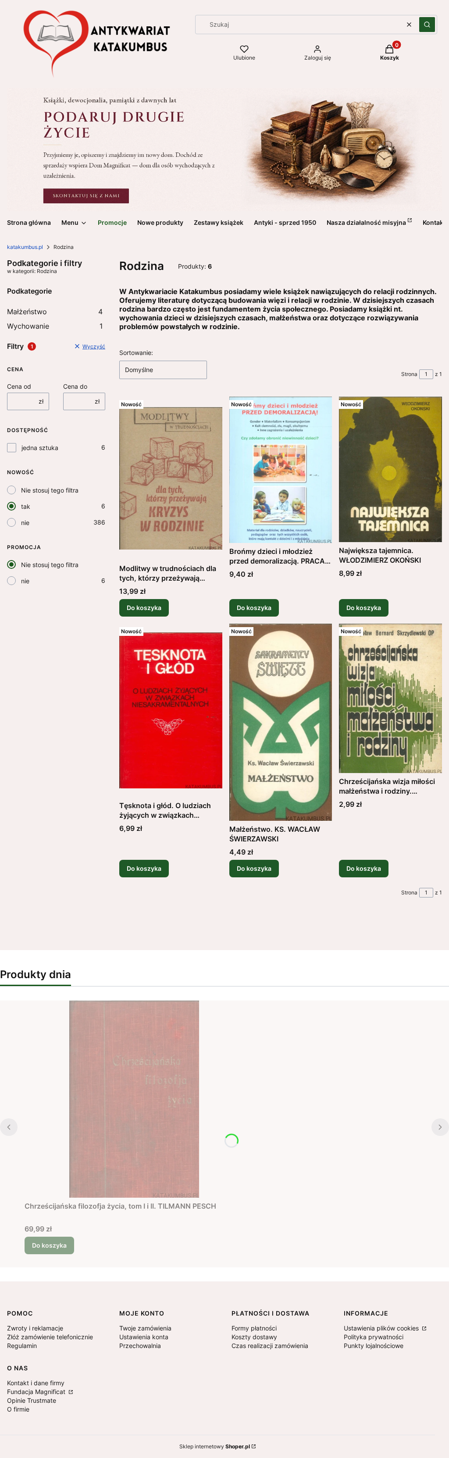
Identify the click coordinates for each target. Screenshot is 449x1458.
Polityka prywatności (373, 1337)
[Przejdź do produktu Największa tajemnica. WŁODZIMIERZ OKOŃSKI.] (390, 469)
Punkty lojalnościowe (373, 1345)
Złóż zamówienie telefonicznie (50, 1337)
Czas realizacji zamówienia (270, 1345)
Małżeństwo (55, 311)
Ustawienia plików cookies (382, 1328)
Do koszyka (144, 607)
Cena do (75, 386)
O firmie (18, 1409)
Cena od (19, 386)
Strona (409, 374)
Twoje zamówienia (145, 1328)
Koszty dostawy (254, 1337)
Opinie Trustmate (31, 1400)
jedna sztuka (39, 447)
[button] (427, 24)
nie (25, 522)
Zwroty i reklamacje (35, 1328)
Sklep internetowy (214, 1446)
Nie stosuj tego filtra (49, 490)
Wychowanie (55, 326)
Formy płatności (254, 1328)
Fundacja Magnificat (37, 1391)
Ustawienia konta (143, 1337)
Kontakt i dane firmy (35, 1383)
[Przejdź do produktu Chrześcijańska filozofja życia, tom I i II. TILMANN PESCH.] (134, 1099)
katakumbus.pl (25, 247)
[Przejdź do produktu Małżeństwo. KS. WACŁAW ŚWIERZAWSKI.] (280, 722)
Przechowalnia (140, 1345)
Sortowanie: (136, 352)
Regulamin (22, 1345)
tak (25, 506)
